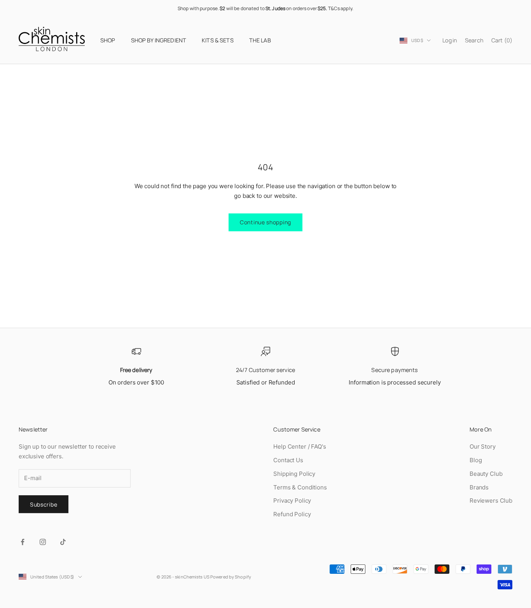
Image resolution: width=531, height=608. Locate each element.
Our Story (483, 446)
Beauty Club (486, 473)
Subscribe (43, 504)
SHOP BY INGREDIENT (159, 40)
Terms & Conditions (300, 487)
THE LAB (260, 40)
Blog (476, 460)
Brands (479, 487)
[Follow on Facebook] (22, 542)
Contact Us (288, 460)
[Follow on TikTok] (63, 542)
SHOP (107, 40)
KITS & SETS (218, 40)
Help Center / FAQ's (299, 446)
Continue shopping (265, 222)
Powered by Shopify (230, 577)
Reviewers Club (491, 500)
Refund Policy (292, 514)
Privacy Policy (292, 500)
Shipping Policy (294, 473)
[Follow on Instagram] (43, 542)
